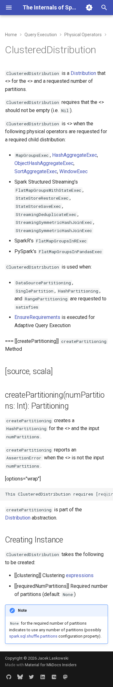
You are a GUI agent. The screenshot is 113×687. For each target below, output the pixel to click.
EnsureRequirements (37, 317)
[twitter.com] (31, 677)
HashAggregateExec (74, 155)
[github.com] (9, 677)
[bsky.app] (20, 677)
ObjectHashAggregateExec (43, 163)
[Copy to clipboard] (106, 494)
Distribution (83, 73)
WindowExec (73, 171)
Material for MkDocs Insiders (51, 664)
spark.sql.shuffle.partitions (33, 636)
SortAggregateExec (35, 171)
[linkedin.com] (43, 677)
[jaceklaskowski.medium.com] (54, 677)
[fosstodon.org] (65, 677)
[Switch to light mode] (89, 7)
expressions (80, 575)
